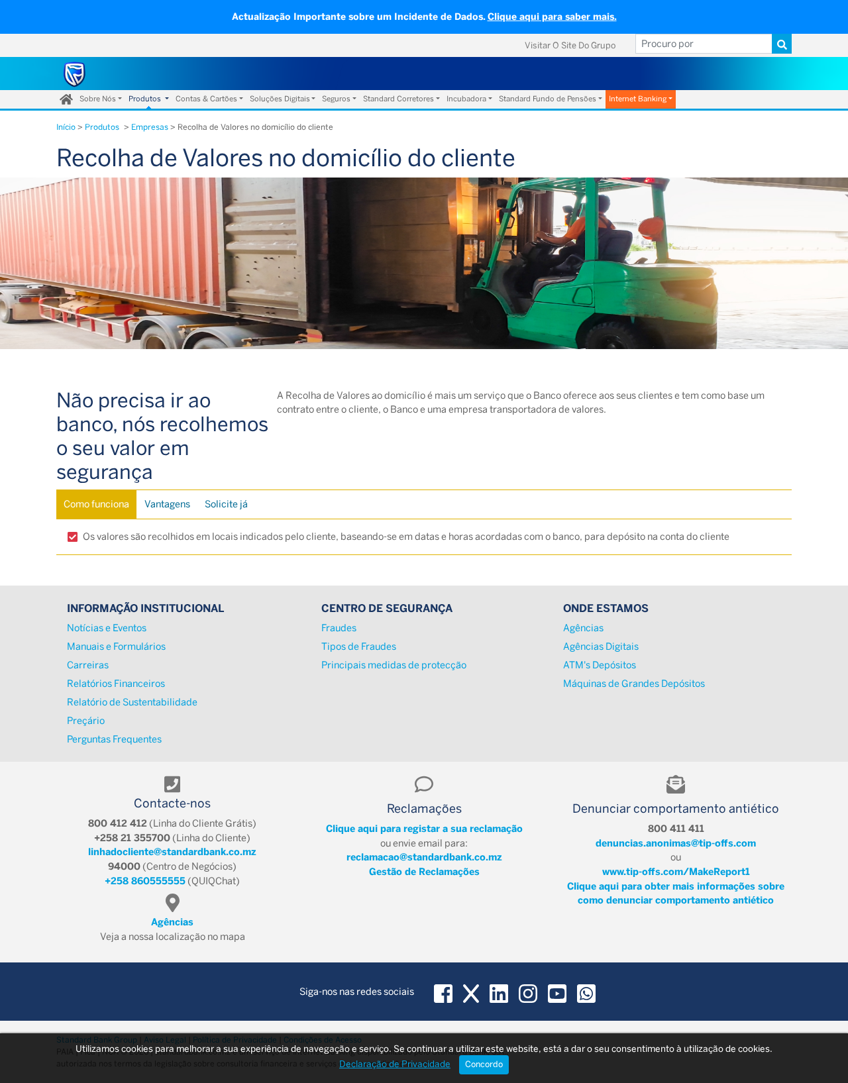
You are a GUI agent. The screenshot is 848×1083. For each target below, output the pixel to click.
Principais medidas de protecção (393, 665)
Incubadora (466, 98)
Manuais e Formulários (116, 646)
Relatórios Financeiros (116, 684)
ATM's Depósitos (599, 665)
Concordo (484, 1064)
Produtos (146, 98)
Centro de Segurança (386, 608)
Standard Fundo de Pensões (547, 98)
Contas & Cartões (206, 98)
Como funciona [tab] (96, 504)
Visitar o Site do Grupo (570, 45)
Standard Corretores (398, 98)
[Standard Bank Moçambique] (74, 73)
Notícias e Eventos (106, 628)
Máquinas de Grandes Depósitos (634, 684)
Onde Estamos (606, 608)
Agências (583, 628)
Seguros (336, 98)
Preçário (86, 721)
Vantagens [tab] (167, 504)
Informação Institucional (145, 608)
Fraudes (338, 628)
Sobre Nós (98, 98)
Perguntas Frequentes (114, 739)
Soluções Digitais (280, 98)
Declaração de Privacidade (394, 1063)
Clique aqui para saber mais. (552, 17)
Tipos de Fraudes (358, 646)
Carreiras (88, 665)
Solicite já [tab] (226, 504)
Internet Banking (637, 98)
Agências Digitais (601, 646)
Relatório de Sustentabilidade (132, 702)
